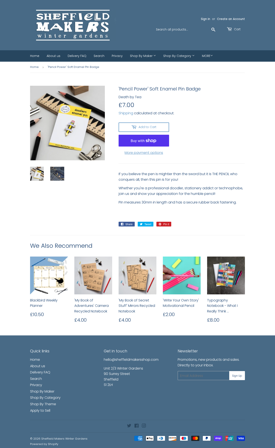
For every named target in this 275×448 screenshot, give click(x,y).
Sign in (205, 19)
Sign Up (237, 376)
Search (99, 56)
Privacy (117, 56)
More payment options (144, 152)
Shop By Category (177, 56)
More (206, 56)
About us (53, 56)
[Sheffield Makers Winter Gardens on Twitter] (129, 426)
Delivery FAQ (77, 56)
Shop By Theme (43, 404)
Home (34, 56)
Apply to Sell (40, 410)
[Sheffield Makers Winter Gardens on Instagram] (144, 426)
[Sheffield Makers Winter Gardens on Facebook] (136, 426)
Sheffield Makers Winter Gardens (64, 439)
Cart (237, 29)
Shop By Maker (141, 56)
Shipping (126, 113)
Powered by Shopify (44, 444)
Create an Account (231, 19)
